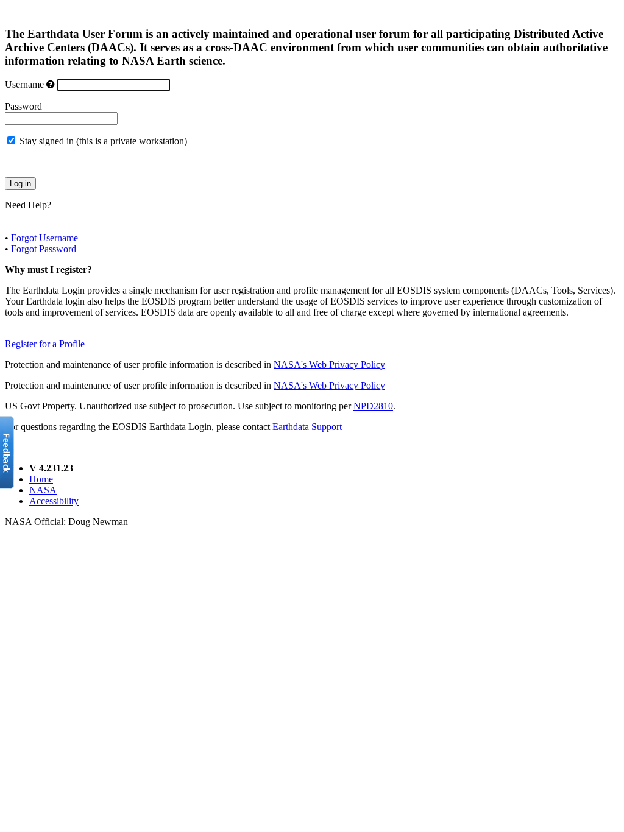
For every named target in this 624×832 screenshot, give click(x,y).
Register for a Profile (45, 344)
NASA (43, 490)
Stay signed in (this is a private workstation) (103, 141)
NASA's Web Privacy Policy (329, 364)
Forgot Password (43, 249)
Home (41, 479)
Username (24, 84)
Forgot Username (44, 238)
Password (23, 106)
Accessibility (54, 501)
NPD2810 (373, 406)
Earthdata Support (307, 426)
